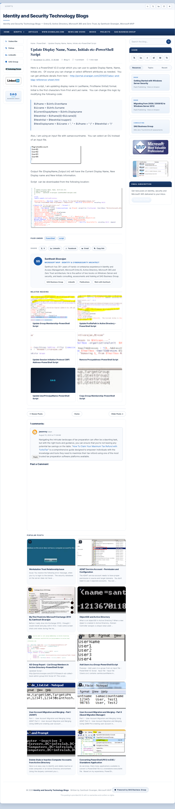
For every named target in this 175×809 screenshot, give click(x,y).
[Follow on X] (153, 6)
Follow (11, 48)
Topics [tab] (150, 68)
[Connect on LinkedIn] (158, 6)
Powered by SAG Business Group (131, 790)
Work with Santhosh (102, 282)
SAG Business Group (125, 32)
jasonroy (43, 431)
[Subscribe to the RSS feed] (147, 6)
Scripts (9, 6)
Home (7, 32)
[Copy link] (167, 58)
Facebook (72, 248)
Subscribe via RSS (141, 200)
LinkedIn (12, 55)
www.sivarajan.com (53, 32)
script (61, 238)
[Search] (168, 41)
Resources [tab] (136, 68)
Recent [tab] (164, 68)
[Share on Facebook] (147, 58)
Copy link (100, 248)
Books (92, 32)
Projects (105, 32)
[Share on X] (134, 58)
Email (86, 248)
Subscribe (12, 41)
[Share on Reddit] (154, 58)
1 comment (79, 60)
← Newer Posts (36, 414)
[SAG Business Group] (164, 6)
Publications (85, 282)
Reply (35, 457)
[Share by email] (160, 58)
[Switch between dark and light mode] (169, 6)
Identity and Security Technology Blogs (45, 16)
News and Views (76, 32)
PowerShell (41, 43)
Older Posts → (117, 414)
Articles (33, 32)
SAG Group (13, 62)
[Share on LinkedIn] (141, 58)
